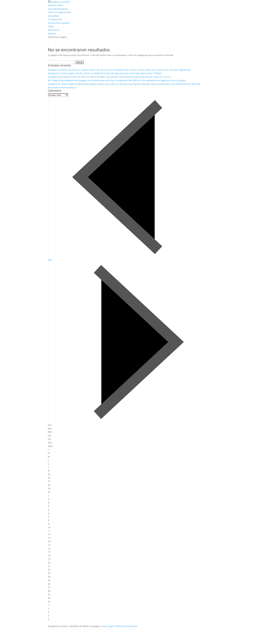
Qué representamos (58, 8)
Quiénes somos (55, 5)
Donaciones (54, 29)
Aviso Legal (108, 626)
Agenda (52, 33)
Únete (51, 26)
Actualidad (53, 15)
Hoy (50, 260)
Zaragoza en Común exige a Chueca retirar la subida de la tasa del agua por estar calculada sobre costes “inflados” (105, 73)
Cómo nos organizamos (59, 12)
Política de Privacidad (126, 626)
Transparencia (55, 19)
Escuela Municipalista (59, 23)
